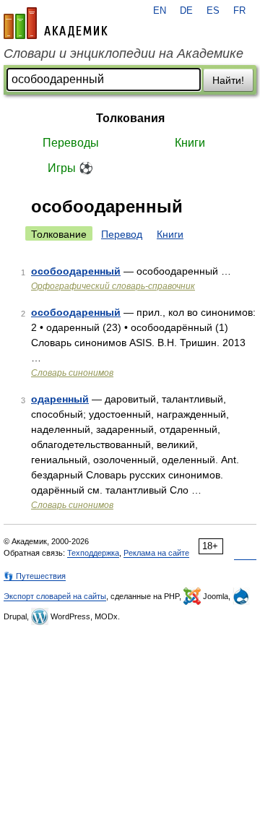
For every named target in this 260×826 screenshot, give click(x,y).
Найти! (228, 80)
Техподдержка (93, 552)
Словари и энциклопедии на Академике (123, 53)
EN (159, 11)
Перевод (121, 234)
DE (186, 11)
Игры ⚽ (70, 168)
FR (239, 11)
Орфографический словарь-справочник (113, 286)
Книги (190, 143)
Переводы (71, 143)
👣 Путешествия (35, 576)
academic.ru (56, 23)
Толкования (130, 118)
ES (213, 11)
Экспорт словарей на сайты (55, 596)
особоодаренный (76, 271)
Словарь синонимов (72, 373)
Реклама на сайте (156, 552)
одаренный (60, 399)
